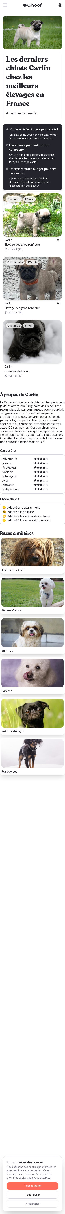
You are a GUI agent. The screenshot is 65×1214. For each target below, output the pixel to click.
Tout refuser (32, 1194)
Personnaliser (32, 1203)
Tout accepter (32, 1186)
